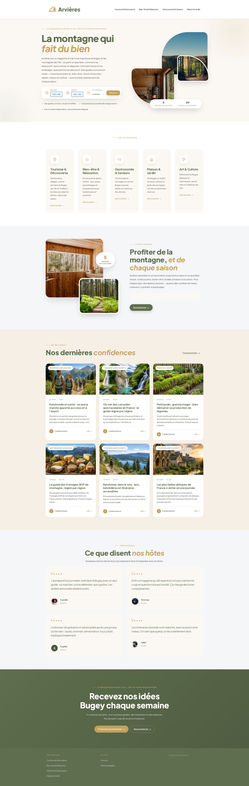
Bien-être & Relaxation (148, 9)
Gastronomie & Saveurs (172, 9)
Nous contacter (142, 729)
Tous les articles (191, 353)
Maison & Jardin (193, 9)
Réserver (113, 93)
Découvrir (57, 206)
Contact (104, 760)
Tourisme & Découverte (125, 9)
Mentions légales (108, 765)
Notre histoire (141, 307)
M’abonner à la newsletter (111, 729)
